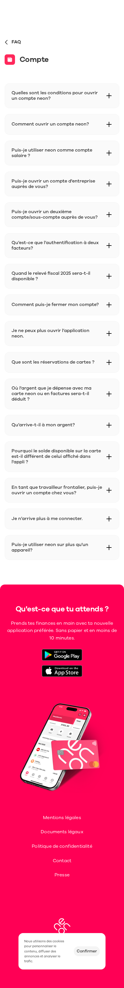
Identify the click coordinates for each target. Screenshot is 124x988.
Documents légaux (62, 832)
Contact (62, 861)
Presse (62, 875)
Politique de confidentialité (62, 846)
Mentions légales (62, 817)
